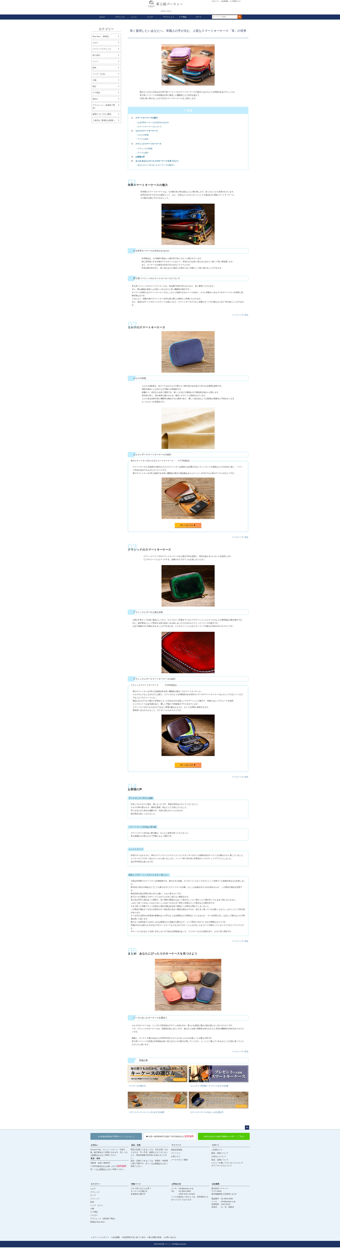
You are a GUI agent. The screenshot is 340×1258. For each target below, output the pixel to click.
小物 (94, 80)
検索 (239, 17)
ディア (93, 1195)
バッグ (150, 17)
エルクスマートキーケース (146, 131)
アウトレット (168, 17)
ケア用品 (182, 17)
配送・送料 (95, 1158)
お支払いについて (218, 1156)
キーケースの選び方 (139, 1191)
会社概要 (215, 1184)
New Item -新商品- (101, 36)
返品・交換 (136, 1145)
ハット (134, 17)
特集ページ (136, 1184)
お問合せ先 (176, 1184)
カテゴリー (95, 1184)
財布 (94, 68)
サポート (215, 1145)
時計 (94, 86)
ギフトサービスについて (221, 1165)
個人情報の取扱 (155, 1237)
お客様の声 (139, 157)
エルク (102, 17)
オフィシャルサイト (100, 1237)
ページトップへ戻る (240, 315)
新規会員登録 (176, 1150)
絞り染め (96, 55)
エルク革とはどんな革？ (141, 1188)
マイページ (176, 1145)
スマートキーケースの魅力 (146, 118)
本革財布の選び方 (138, 1194)
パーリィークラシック (102, 49)
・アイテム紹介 (142, 139)
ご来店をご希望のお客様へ (104, 120)
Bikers (95, 99)
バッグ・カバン (96, 1205)
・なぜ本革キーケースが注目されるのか (152, 122)
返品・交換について (219, 1160)
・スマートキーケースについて (149, 127)
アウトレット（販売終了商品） (103, 1218)
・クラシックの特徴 (144, 148)
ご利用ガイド (95, 1155)
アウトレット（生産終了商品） (104, 106)
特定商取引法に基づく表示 (134, 1237)
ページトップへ (247, 1127)
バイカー (94, 1215)
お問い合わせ (170, 1237)
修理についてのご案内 (102, 114)
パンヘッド (95, 1199)
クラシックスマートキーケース (148, 144)
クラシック (120, 17)
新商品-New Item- (97, 1222)
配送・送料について (219, 1153)
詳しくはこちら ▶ (188, 525)
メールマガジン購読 (179, 1160)
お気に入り (175, 1156)
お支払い (94, 1145)
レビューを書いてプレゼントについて (227, 1163)
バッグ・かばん (99, 74)
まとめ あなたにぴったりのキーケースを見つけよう (156, 161)
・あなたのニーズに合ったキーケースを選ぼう (155, 165)
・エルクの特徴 (142, 135)
